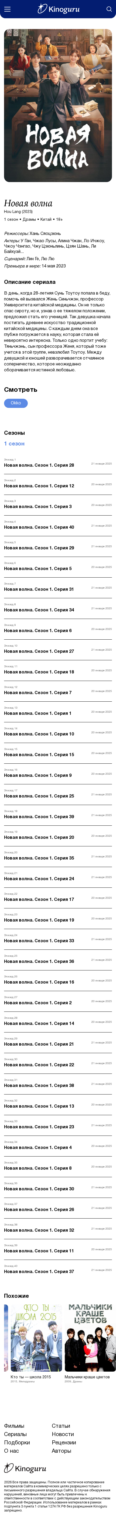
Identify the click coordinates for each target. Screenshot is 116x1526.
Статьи (61, 1426)
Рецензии (64, 1443)
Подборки (17, 1443)
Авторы (61, 1451)
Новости (63, 1434)
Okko (16, 403)
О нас (11, 1451)
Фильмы (14, 1426)
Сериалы (15, 1434)
